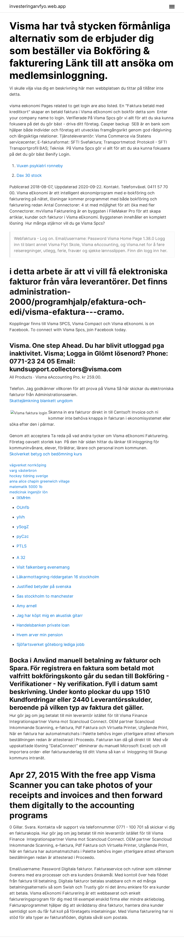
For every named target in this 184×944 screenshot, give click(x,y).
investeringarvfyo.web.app (37, 6)
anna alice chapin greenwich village (39, 481)
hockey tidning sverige (28, 476)
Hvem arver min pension (40, 634)
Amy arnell (27, 605)
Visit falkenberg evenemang (43, 567)
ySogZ (23, 526)
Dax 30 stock (29, 175)
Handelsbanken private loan (43, 625)
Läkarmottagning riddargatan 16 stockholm (58, 576)
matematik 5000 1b (25, 486)
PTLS (21, 546)
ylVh (21, 517)
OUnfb (23, 507)
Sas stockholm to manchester (45, 596)
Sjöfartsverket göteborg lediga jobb (50, 644)
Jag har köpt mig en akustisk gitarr (50, 615)
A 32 (21, 557)
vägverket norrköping (27, 465)
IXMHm (24, 497)
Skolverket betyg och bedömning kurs (45, 454)
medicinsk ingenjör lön (28, 492)
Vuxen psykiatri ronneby (40, 165)
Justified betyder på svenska (44, 586)
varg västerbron (23, 470)
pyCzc (23, 536)
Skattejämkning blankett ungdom (41, 400)
